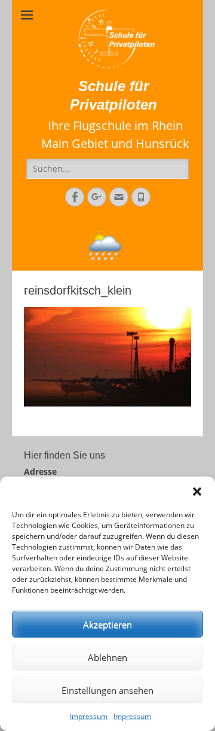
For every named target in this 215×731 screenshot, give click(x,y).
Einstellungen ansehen (107, 690)
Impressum (89, 716)
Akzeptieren (107, 624)
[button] (197, 492)
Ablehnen (107, 657)
